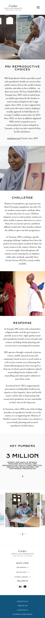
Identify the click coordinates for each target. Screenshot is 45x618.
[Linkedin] (20, 586)
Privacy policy (22, 601)
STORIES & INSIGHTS (21, 577)
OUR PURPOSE (21, 567)
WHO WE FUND (21, 572)
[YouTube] (25, 586)
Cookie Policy (22, 610)
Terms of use (23, 606)
